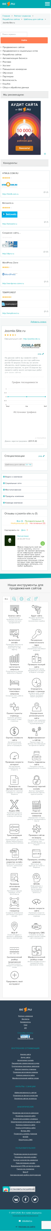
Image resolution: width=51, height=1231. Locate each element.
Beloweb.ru (8, 203)
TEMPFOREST (9, 292)
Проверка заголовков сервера (25, 1072)
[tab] (14, 599)
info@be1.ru (27, 1221)
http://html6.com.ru (10, 194)
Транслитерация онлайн (25, 1163)
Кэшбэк (5, 84)
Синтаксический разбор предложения (25, 1175)
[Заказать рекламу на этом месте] (45, 154)
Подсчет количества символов (25, 1160)
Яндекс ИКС (25, 1131)
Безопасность (9, 80)
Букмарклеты (25, 1022)
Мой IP (25, 1172)
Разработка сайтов (11, 19)
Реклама (6, 62)
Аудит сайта (25, 1057)
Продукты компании (14, 496)
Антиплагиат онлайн (25, 1060)
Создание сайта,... (11, 233)
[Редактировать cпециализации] (41, 456)
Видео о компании (13, 477)
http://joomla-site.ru (31, 339)
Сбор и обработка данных (15, 87)
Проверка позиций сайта (25, 1116)
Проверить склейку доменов (25, 1134)
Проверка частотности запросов (25, 1113)
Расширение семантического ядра (25, 1063)
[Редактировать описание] (41, 354)
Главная (6, 16)
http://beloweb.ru (9, 224)
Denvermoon (23, 536)
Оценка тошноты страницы (25, 1069)
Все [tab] (6, 599)
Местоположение (13, 490)
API (25, 1028)
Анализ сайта (25, 1054)
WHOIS (25, 1137)
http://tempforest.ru (10, 313)
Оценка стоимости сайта (25, 1125)
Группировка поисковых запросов (25, 1066)
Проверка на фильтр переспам (25, 1095)
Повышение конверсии (14, 69)
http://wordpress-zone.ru (13, 283)
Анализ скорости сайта (25, 1075)
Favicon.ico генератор (25, 1169)
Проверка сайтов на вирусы (25, 1098)
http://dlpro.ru (8, 254)
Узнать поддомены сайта (25, 1128)
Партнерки (7, 76)
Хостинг (6, 65)
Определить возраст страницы (25, 1119)
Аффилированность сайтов (26, 1092)
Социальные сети (13, 483)
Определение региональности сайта (25, 1122)
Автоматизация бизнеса (14, 58)
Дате (23, 530)
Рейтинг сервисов (22, 16)
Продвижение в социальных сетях (19, 51)
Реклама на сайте (26, 1227)
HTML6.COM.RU (10, 173)
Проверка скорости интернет (25, 1154)
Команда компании (14, 503)
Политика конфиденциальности (25, 1216)
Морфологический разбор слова (25, 1078)
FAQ (25, 1025)
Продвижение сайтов (12, 47)
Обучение (7, 73)
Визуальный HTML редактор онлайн (25, 1166)
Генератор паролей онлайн (25, 1157)
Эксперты (25, 1019)
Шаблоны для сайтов (33, 19)
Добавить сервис (39, 322)
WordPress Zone (10, 262)
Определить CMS (25, 1140)
